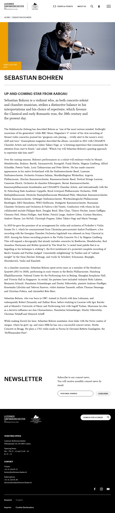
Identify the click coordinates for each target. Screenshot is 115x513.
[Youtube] (108, 489)
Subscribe (103, 394)
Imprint (7, 507)
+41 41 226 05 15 (11, 469)
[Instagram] (101, 489)
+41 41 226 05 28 (11, 480)
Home (7, 17)
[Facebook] (94, 489)
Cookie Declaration (25, 507)
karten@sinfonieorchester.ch (15, 472)
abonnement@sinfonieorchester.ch (18, 483)
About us (81, 6)
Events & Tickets (65, 6)
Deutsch (8, 500)
